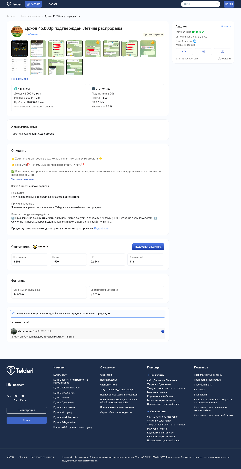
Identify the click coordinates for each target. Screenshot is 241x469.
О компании (106, 375)
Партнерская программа (207, 379)
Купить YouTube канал (65, 417)
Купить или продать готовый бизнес (213, 415)
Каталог (11, 16)
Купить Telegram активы (66, 387)
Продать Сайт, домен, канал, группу (72, 427)
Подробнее (101, 228)
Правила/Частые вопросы (208, 375)
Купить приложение (64, 407)
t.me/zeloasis (33, 34)
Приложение (154, 404)
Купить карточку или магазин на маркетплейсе (70, 381)
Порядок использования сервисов (119, 394)
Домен (157, 380)
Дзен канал (165, 384)
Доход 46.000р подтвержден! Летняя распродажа (73, 28)
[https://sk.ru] (15, 386)
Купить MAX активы (64, 392)
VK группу (152, 384)
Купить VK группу (62, 412)
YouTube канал (170, 380)
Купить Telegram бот (64, 422)
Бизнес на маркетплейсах (161, 400)
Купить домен (61, 397)
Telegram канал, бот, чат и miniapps (166, 388)
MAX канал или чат (157, 392)
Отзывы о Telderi (109, 384)
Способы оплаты (203, 384)
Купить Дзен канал (63, 402)
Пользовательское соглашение (117, 407)
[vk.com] (9, 396)
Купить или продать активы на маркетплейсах (210, 409)
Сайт (149, 380)
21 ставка (226, 26)
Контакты (199, 389)
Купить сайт (60, 375)
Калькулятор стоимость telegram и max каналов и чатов (213, 401)
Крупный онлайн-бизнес (160, 396)
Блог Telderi (200, 394)
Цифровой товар (171, 404)
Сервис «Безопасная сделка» (116, 412)
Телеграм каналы (30, 16)
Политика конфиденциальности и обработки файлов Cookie (118, 401)
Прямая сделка (108, 379)
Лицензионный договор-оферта (117, 389)
